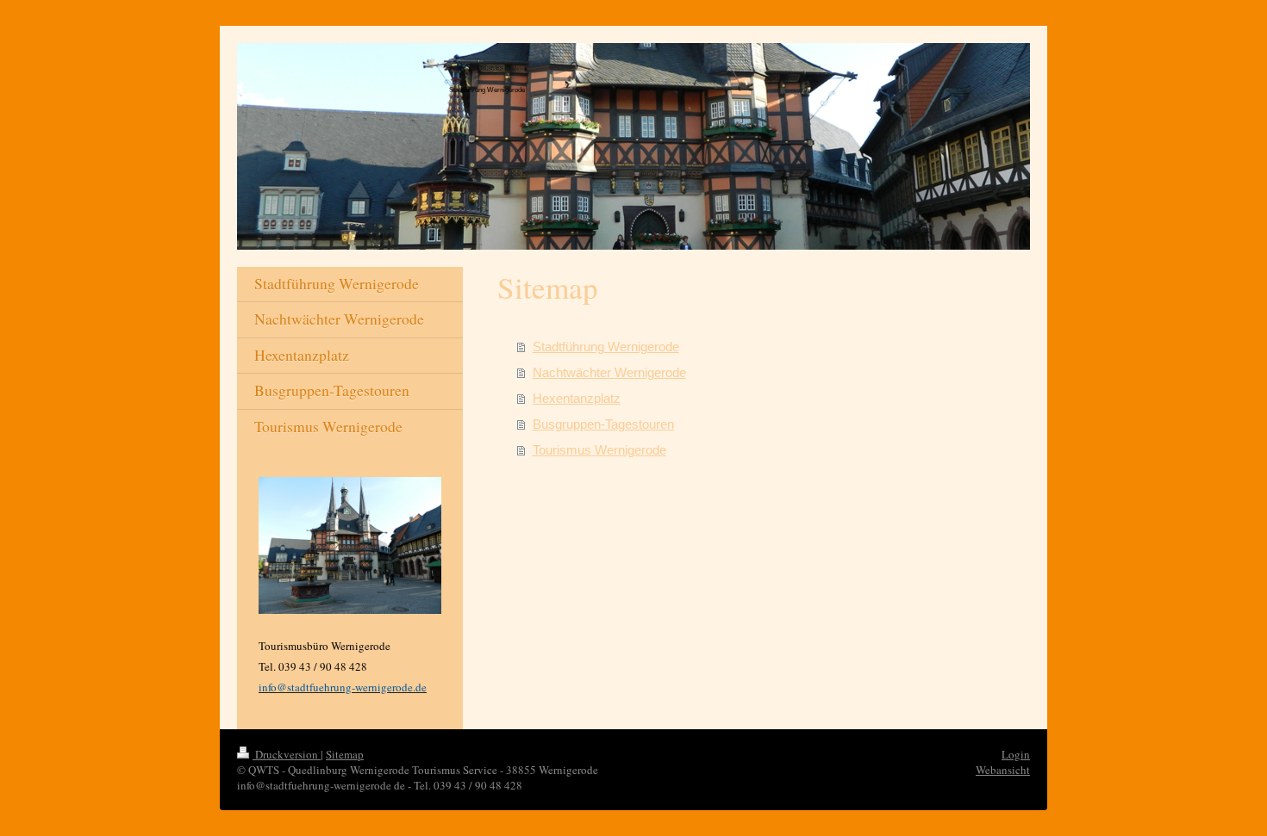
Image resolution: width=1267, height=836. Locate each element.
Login (1016, 754)
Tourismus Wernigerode (599, 450)
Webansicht (1003, 769)
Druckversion (287, 754)
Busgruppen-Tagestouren (603, 424)
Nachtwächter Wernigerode (609, 372)
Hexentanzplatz (577, 398)
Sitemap (345, 754)
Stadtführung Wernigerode (606, 346)
